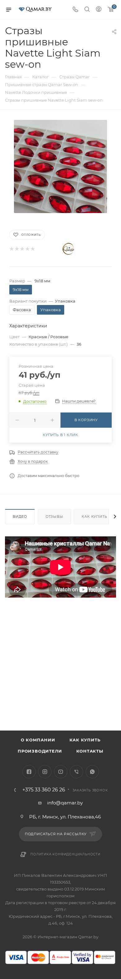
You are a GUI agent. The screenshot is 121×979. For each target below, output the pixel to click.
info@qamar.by (65, 803)
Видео (20, 516)
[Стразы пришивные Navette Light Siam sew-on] (60, 166)
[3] (22, 249)
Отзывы (54, 516)
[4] (27, 249)
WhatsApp (92, 771)
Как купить (94, 516)
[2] (16, 249)
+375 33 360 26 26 (43, 789)
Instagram (45, 771)
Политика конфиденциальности (65, 854)
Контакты (89, 751)
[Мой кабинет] (98, 10)
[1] (11, 249)
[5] (32, 249)
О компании (38, 739)
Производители (40, 751)
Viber (76, 771)
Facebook (29, 771)
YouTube (60, 771)
